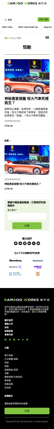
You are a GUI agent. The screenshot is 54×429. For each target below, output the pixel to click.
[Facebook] (16, 243)
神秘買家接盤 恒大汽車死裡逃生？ (26, 101)
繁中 (6, 38)
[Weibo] (34, 243)
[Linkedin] (25, 243)
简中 (19, 38)
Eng (13, 38)
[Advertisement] (27, 11)
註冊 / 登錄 (43, 19)
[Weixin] (29, 243)
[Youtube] (38, 243)
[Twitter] (20, 243)
